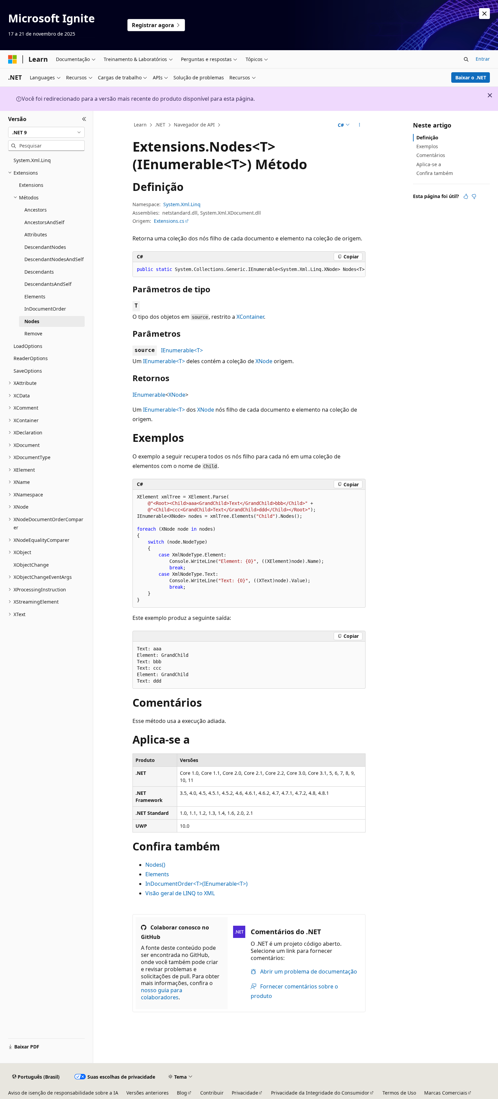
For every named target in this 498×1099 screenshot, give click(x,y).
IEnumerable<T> (182, 350)
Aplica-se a (428, 164)
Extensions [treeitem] (31, 185)
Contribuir (212, 1093)
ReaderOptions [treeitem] (31, 358)
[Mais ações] (360, 125)
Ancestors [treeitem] (35, 210)
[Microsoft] (12, 59)
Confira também (434, 173)
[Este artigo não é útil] (474, 196)
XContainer (250, 316)
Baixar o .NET (470, 77)
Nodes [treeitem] (31, 321)
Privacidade (245, 1093)
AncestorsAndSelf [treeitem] (44, 222)
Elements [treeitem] (34, 296)
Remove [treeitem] (33, 333)
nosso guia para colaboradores (161, 993)
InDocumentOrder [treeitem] (45, 309)
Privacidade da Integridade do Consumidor (320, 1093)
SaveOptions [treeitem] (28, 371)
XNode (263, 361)
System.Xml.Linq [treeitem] (32, 160)
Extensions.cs (169, 221)
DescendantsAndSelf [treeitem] (47, 284)
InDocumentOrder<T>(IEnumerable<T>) (196, 883)
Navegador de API (194, 124)
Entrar (483, 59)
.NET (160, 124)
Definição (427, 137)
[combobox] (46, 132)
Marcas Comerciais (445, 1093)
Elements (157, 874)
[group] (249, 269)
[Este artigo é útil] (466, 196)
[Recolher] (84, 119)
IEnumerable (148, 394)
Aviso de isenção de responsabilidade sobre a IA (63, 1093)
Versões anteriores (147, 1093)
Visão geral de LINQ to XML (180, 893)
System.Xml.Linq (182, 204)
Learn (140, 124)
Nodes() (155, 864)
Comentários (430, 155)
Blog (182, 1093)
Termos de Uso (399, 1093)
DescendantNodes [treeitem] (45, 247)
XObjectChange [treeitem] (31, 565)
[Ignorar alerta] (484, 13)
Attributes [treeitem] (35, 234)
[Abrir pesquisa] (466, 59)
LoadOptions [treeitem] (28, 346)
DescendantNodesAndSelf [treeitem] (54, 259)
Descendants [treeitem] (39, 272)
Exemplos (427, 146)
